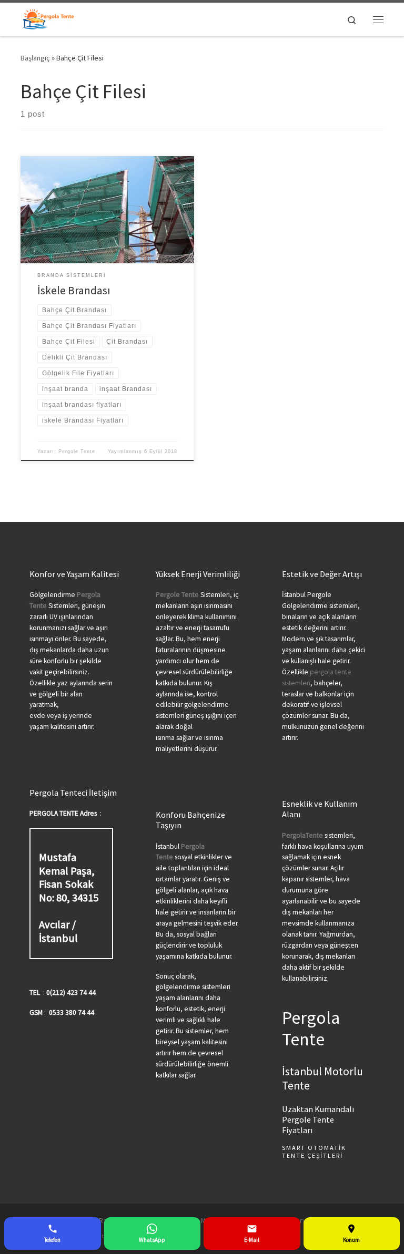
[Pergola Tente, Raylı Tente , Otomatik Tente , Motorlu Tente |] (48, 18)
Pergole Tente (76, 451)
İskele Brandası (73, 290)
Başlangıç (35, 58)
